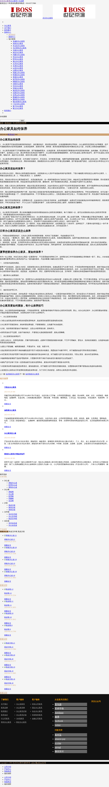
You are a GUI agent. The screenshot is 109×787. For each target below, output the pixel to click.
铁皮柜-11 (8, 605)
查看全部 (3, 585)
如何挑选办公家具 (32, 374)
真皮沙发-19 (8, 671)
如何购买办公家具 (13, 374)
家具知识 (8, 123)
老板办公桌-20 (9, 551)
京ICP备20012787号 (38, 763)
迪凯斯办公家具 (10, 410)
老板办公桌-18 (9, 575)
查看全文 (7, 404)
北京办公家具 (5, 1)
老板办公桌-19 (9, 563)
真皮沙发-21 (8, 647)
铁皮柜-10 (8, 617)
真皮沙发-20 (8, 659)
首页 (1, 123)
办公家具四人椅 (10, 433)
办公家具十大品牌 (17, 1)
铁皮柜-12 (8, 593)
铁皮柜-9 (7, 629)
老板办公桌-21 (9, 539)
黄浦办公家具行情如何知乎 (14, 454)
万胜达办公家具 (10, 387)
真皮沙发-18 (8, 683)
